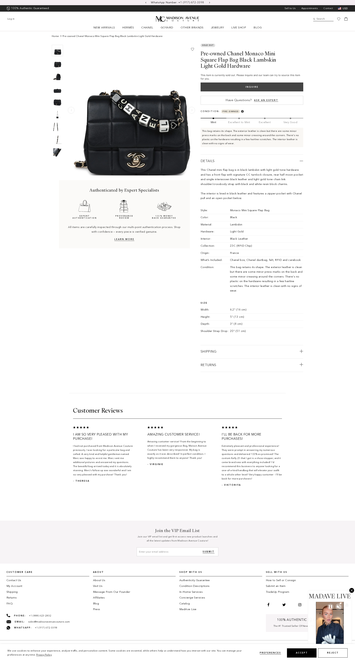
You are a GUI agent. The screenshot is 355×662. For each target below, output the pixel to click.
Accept (302, 653)
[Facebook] (268, 605)
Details (208, 161)
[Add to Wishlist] (192, 49)
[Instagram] (299, 605)
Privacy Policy (44, 655)
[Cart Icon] (346, 18)
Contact (328, 8)
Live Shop (238, 27)
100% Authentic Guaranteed (30, 8)
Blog (257, 27)
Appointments (309, 8)
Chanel (147, 27)
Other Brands (192, 27)
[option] (177, 2)
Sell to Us (290, 8)
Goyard (167, 27)
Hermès (128, 27)
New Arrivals (104, 27)
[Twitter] (283, 605)
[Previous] (71, 110)
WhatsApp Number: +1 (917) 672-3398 (178, 2)
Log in (10, 19)
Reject (333, 653)
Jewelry (217, 27)
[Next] (191, 110)
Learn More (124, 239)
